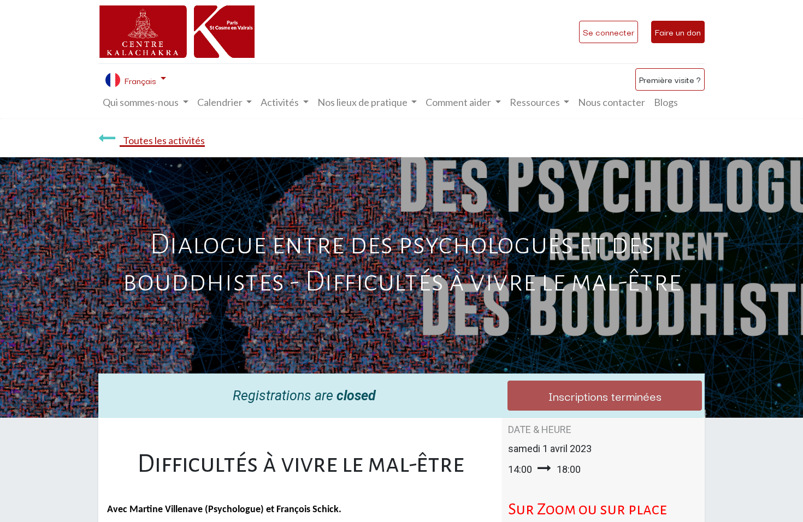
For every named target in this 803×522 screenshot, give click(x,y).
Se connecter (608, 31)
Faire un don (678, 31)
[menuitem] (612, 102)
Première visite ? (670, 79)
